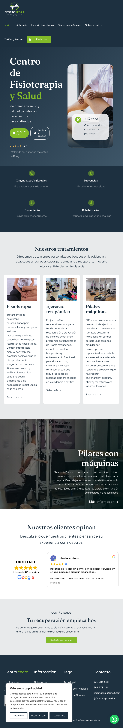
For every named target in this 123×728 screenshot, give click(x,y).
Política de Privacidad (76, 688)
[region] (39, 702)
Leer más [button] (55, 583)
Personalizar (19, 715)
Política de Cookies (74, 695)
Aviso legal (70, 682)
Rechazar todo (38, 715)
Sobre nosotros (42, 682)
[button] (114, 719)
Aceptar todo (58, 715)
